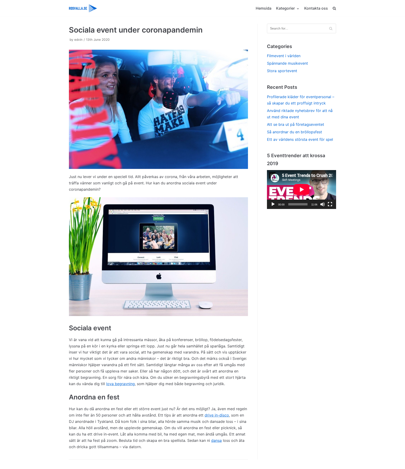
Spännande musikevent (287, 63)
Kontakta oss (316, 8)
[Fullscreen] (330, 204)
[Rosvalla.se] (83, 8)
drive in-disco (217, 415)
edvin (78, 39)
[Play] (273, 204)
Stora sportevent (282, 70)
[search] (334, 8)
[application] (301, 189)
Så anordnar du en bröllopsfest (294, 132)
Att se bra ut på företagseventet (295, 124)
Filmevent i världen (283, 55)
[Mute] (322, 204)
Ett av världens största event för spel (300, 139)
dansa (216, 440)
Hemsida (263, 8)
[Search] (331, 28)
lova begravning (120, 383)
